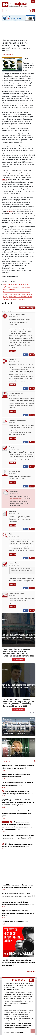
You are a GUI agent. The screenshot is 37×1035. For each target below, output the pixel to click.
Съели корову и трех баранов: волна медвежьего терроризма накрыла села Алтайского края (16, 286)
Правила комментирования (24, 1025)
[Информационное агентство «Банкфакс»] (14, 4)
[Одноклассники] (5, 303)
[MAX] (21, 980)
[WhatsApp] (11, 303)
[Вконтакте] (15, 980)
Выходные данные (9, 1023)
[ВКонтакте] (3, 303)
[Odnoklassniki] (24, 980)
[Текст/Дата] (33, 10)
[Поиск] (30, 10)
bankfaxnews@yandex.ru (11, 989)
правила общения (16, 499)
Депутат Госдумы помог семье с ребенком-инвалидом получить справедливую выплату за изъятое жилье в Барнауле (18, 802)
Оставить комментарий (27, 308)
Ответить (13, 351)
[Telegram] (8, 303)
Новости (6, 761)
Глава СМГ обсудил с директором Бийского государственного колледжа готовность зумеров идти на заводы (18, 962)
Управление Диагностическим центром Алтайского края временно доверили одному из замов (18, 913)
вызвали (4, 180)
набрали (10, 211)
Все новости (31, 971)
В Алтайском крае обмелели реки (13, 922)
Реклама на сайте (17, 1029)
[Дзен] (18, 980)
